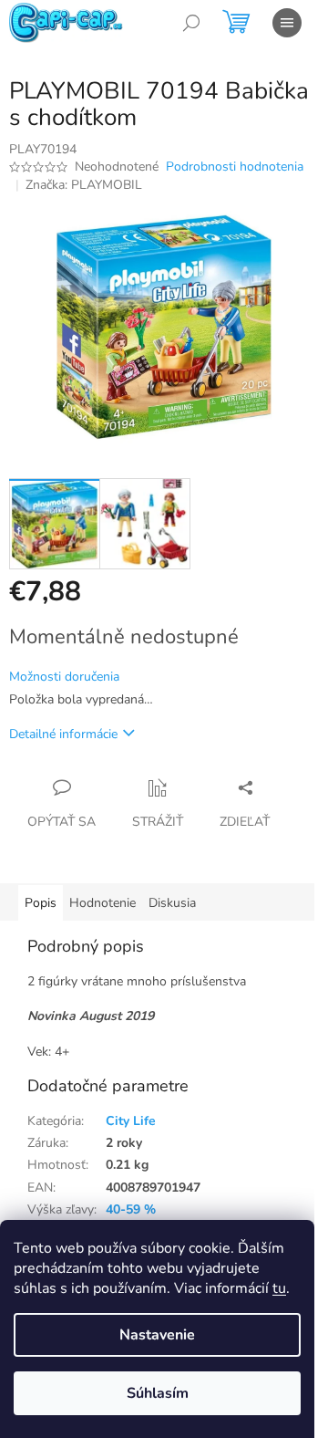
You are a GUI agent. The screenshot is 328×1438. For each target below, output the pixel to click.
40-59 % (131, 1209)
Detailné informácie (63, 734)
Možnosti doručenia (64, 676)
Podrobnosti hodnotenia (234, 166)
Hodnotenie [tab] (102, 903)
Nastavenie (157, 1335)
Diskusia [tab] (172, 903)
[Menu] (287, 23)
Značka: (84, 184)
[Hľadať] (191, 23)
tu (279, 1288)
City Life (131, 1121)
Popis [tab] (40, 903)
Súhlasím (158, 1393)
